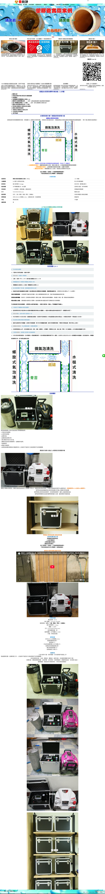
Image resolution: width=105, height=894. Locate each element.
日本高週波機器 (22, 316)
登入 (88, 0)
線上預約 (25, 4)
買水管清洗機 (66, 4)
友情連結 (101, 892)
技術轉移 (65, 83)
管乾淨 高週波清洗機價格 (65, 39)
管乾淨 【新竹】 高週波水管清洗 (9, 891)
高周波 (18, 332)
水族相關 (79, 316)
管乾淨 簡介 (92, 39)
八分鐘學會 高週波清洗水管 (64, 335)
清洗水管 (15, 275)
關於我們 (59, 4)
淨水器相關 (51, 4)
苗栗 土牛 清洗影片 (91, 83)
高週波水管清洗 (17, 326)
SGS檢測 (73, 329)
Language (72, 4)
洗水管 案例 (31, 4)
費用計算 (20, 4)
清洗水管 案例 (13, 39)
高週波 (14, 335)
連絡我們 (96, 892)
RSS (104, 892)
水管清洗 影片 (38, 4)
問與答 (45, 4)
